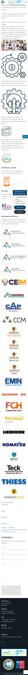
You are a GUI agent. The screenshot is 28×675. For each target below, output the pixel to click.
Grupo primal (20, 674)
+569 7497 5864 (12, 529)
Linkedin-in (4, 523)
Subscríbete (4, 645)
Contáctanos (19, 207)
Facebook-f (4, 517)
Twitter (3, 511)
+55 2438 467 (10, 527)
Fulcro (8, 674)
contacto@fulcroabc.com (8, 532)
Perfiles (20, 211)
